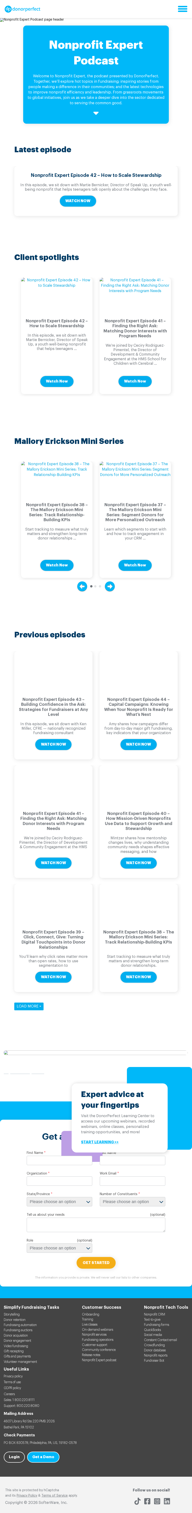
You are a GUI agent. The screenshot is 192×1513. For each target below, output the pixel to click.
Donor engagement (17, 1340)
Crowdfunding (154, 1345)
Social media (153, 1335)
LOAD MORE (28, 1006)
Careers (9, 1394)
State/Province (38, 1194)
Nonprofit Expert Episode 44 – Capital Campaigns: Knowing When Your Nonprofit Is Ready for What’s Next (138, 707)
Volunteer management (20, 1362)
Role (30, 1240)
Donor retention (15, 1320)
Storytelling (12, 1314)
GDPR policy (12, 1388)
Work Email (108, 1173)
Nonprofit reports (155, 1355)
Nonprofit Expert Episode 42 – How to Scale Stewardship (96, 175)
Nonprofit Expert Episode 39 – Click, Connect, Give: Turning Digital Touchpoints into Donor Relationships (53, 939)
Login (14, 1457)
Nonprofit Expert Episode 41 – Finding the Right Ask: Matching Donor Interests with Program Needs (135, 328)
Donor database (155, 1350)
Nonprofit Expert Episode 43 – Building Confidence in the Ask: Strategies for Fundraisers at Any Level (53, 707)
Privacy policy (13, 1376)
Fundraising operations (97, 1340)
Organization (37, 1173)
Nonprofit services (94, 1334)
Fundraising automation (20, 1325)
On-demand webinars (97, 1329)
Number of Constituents (118, 1194)
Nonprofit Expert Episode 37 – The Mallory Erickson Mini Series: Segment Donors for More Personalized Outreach (135, 512)
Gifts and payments (17, 1356)
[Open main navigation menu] (182, 9)
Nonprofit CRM (154, 1314)
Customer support (94, 1345)
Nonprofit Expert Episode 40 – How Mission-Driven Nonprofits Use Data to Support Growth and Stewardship (138, 821)
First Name (35, 1153)
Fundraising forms (156, 1325)
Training (87, 1319)
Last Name (108, 1153)
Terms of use (12, 1382)
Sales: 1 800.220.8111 (19, 1400)
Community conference (99, 1350)
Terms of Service (54, 1495)
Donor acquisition (16, 1335)
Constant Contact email (160, 1340)
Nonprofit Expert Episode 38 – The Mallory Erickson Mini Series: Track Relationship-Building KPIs (57, 512)
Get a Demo (43, 1457)
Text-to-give (152, 1319)
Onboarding (90, 1314)
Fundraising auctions (18, 1330)
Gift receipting (14, 1351)
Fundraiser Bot (154, 1360)
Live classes (89, 1324)
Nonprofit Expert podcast (99, 1360)
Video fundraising (16, 1346)
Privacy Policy (27, 1495)
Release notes (91, 1355)
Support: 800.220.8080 (21, 1406)
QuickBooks (152, 1330)
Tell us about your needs (46, 1214)
